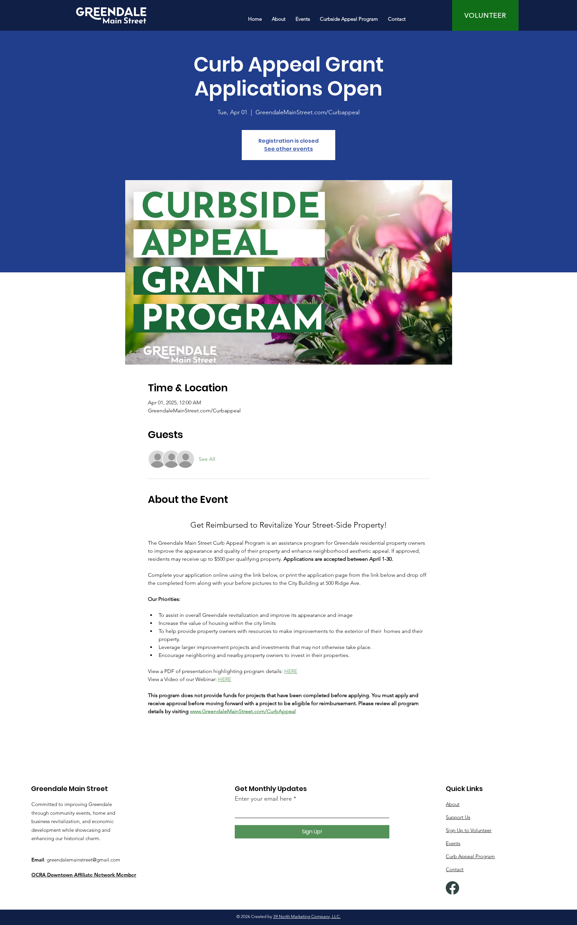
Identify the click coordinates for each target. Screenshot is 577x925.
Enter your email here (263, 799)
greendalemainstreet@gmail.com (83, 859)
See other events (288, 149)
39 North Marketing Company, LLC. (307, 916)
